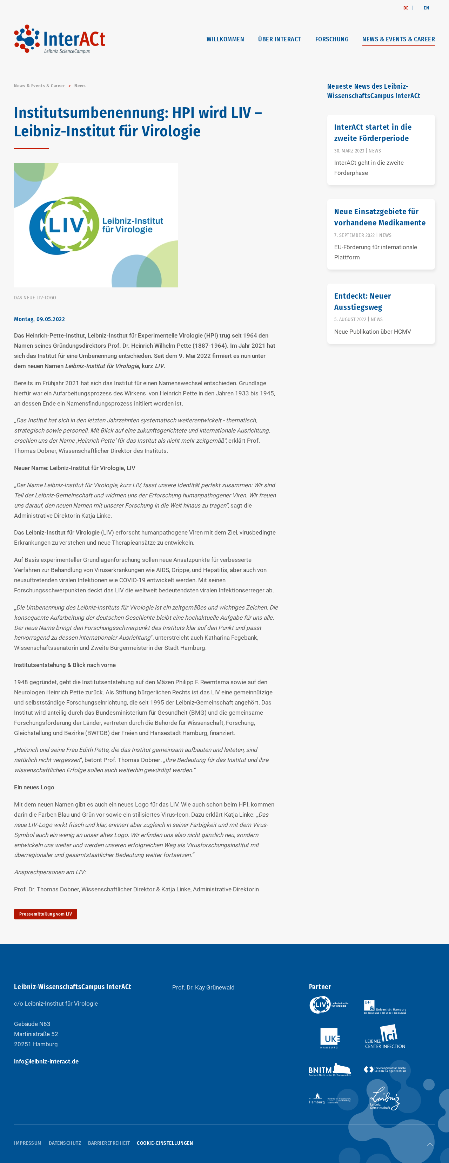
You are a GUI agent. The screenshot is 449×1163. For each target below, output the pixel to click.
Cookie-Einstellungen (165, 1143)
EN (426, 8)
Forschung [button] (332, 39)
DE (406, 8)
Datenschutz (65, 1143)
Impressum (28, 1143)
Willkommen (225, 39)
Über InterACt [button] (279, 39)
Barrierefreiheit (109, 1143)
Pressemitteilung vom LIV (45, 914)
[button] (430, 1144)
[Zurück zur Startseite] (59, 39)
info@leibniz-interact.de (46, 1061)
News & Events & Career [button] (398, 39)
